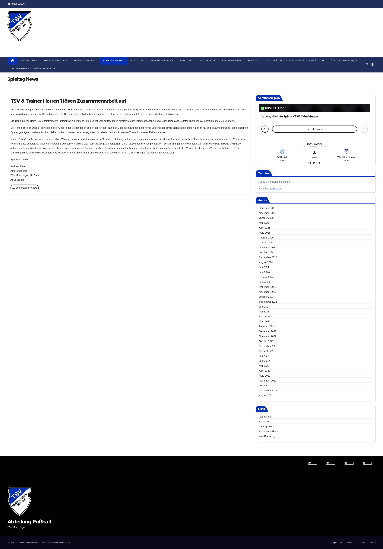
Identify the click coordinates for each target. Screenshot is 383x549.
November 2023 (267, 292)
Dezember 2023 (267, 287)
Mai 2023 (264, 311)
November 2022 (267, 336)
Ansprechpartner (55, 60)
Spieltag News (113, 60)
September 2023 (268, 302)
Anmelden (264, 421)
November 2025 (267, 213)
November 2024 (267, 247)
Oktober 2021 (266, 385)
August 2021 (266, 395)
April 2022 (264, 371)
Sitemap (372, 543)
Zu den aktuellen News (24, 187)
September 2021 (268, 390)
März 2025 (264, 232)
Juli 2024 (264, 267)
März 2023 (264, 321)
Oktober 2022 (266, 341)
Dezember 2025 (267, 208)
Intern (253, 60)
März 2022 (264, 375)
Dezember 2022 (267, 331)
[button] (367, 64)
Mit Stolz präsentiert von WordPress (23, 543)
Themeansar (64, 543)
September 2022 (268, 346)
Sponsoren (208, 60)
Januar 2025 (266, 242)
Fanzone (186, 60)
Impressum (337, 543)
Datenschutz (350, 543)
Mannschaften (84, 60)
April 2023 (264, 316)
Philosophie (28, 60)
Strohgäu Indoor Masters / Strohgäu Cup (295, 60)
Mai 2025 (264, 223)
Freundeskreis (232, 60)
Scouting (137, 60)
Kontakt (362, 543)
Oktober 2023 (266, 297)
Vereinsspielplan (162, 60)
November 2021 (267, 380)
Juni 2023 (264, 306)
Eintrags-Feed (267, 426)
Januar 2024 (266, 282)
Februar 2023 (266, 326)
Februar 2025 (266, 237)
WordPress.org (267, 436)
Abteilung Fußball (29, 44)
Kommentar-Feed (268, 431)
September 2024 (268, 257)
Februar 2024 (266, 277)
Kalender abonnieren (270, 188)
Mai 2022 (264, 366)
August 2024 (266, 262)
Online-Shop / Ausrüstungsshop (33, 68)
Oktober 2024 (266, 252)
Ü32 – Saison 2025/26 (343, 60)
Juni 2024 (264, 272)
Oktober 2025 (266, 218)
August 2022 (266, 351)
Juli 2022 (264, 356)
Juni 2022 (264, 361)
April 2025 (264, 228)
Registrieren (265, 416)
